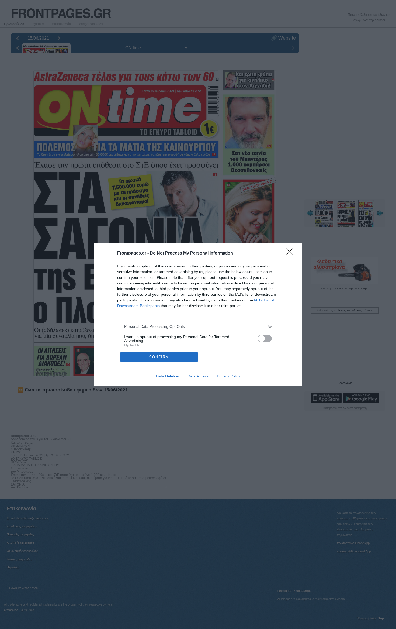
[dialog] (198, 314)
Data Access (198, 376)
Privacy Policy (228, 376)
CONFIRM (159, 357)
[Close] (291, 253)
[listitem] (198, 326)
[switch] (265, 338)
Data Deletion (167, 376)
